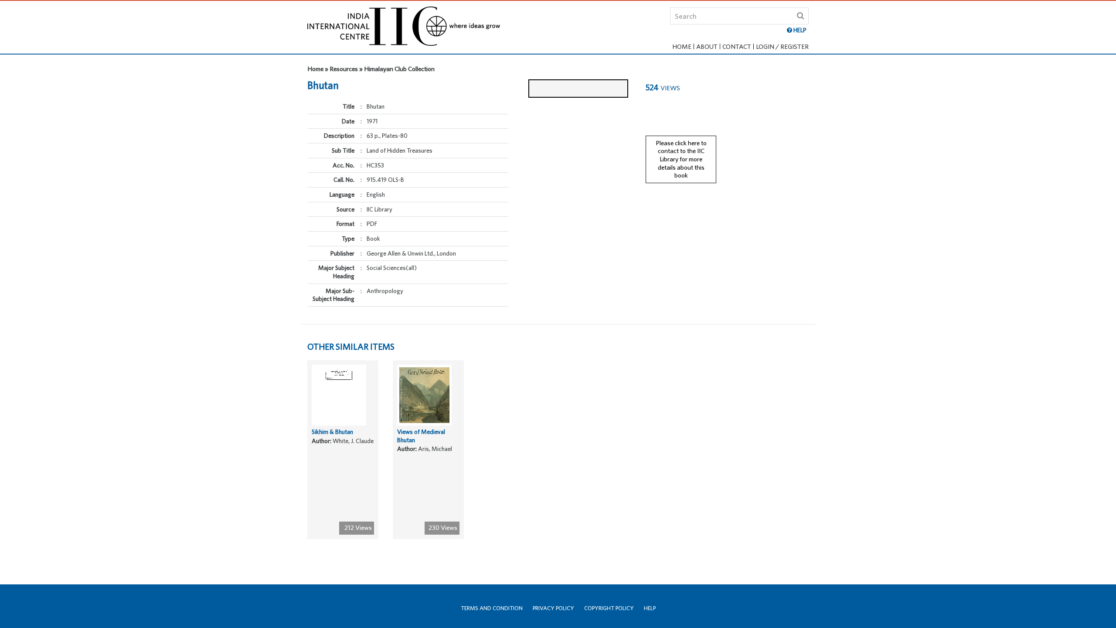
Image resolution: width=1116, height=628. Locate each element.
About (707, 46)
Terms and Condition (492, 608)
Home (681, 46)
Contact (736, 46)
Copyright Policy (609, 608)
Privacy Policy (553, 608)
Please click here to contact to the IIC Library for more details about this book (681, 159)
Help (650, 608)
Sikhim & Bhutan (332, 431)
